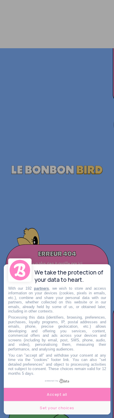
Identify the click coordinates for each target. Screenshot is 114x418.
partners (41, 288)
